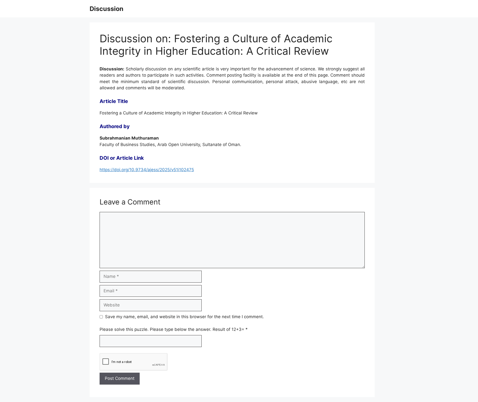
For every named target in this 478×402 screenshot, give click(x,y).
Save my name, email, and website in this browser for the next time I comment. (184, 316)
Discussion (106, 8)
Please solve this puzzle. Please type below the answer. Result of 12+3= (174, 329)
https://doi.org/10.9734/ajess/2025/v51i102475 (147, 169)
